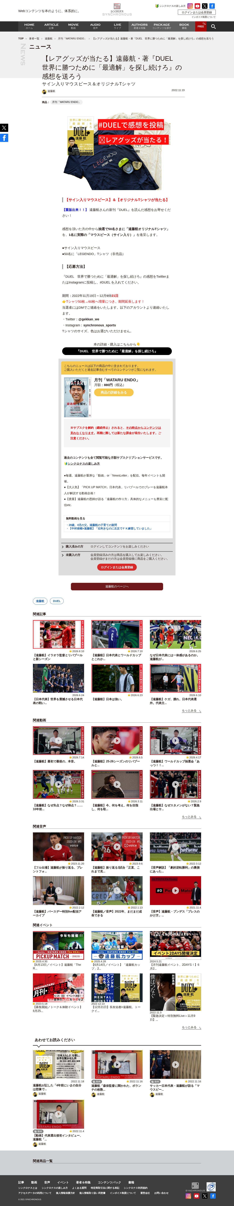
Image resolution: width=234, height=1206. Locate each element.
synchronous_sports (99, 325)
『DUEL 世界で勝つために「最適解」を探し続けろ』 (117, 351)
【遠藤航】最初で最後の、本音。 (55, 761)
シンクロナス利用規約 (136, 1187)
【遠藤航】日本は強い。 (107, 699)
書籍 (131, 1182)
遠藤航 (48, 38)
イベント (63, 1182)
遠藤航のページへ (117, 586)
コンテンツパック (109, 1182)
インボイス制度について (204, 17)
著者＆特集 (83, 1182)
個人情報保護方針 (65, 1193)
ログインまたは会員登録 (197, 12)
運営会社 (145, 1193)
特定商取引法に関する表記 (105, 1187)
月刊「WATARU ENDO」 (72, 38)
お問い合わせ (161, 1193)
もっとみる (189, 710)
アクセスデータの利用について (35, 1193)
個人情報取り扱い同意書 (92, 1193)
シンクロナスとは (27, 1187)
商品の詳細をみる (114, 392)
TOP (21, 38)
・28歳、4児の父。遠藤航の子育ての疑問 (91, 524)
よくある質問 (79, 1187)
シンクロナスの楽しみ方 (172, 6)
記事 (21, 1182)
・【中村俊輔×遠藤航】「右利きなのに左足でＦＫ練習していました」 (109, 528)
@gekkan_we (88, 319)
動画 (34, 1182)
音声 (47, 1182)
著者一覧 (34, 38)
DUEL (57, 601)
